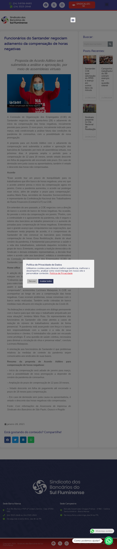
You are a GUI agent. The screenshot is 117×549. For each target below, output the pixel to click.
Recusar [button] (32, 281)
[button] (73, 20)
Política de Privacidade (61, 273)
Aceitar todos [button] (46, 281)
